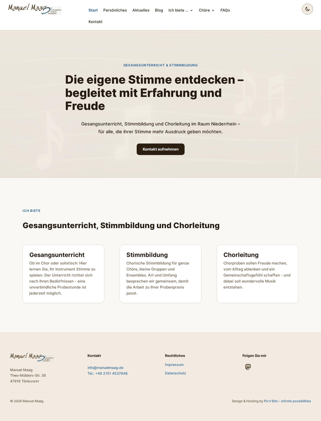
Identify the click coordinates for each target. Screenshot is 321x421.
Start (93, 10)
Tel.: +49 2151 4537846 (108, 373)
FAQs (225, 10)
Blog (159, 10)
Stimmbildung (147, 254)
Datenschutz (175, 373)
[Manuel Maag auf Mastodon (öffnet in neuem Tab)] (248, 366)
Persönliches (115, 10)
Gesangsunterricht (57, 254)
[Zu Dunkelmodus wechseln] (307, 9)
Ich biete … (178, 10)
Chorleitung (241, 254)
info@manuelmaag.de (105, 367)
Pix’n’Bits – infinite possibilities (287, 401)
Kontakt (96, 21)
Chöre (204, 10)
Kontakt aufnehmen (161, 149)
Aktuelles (140, 10)
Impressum (174, 364)
